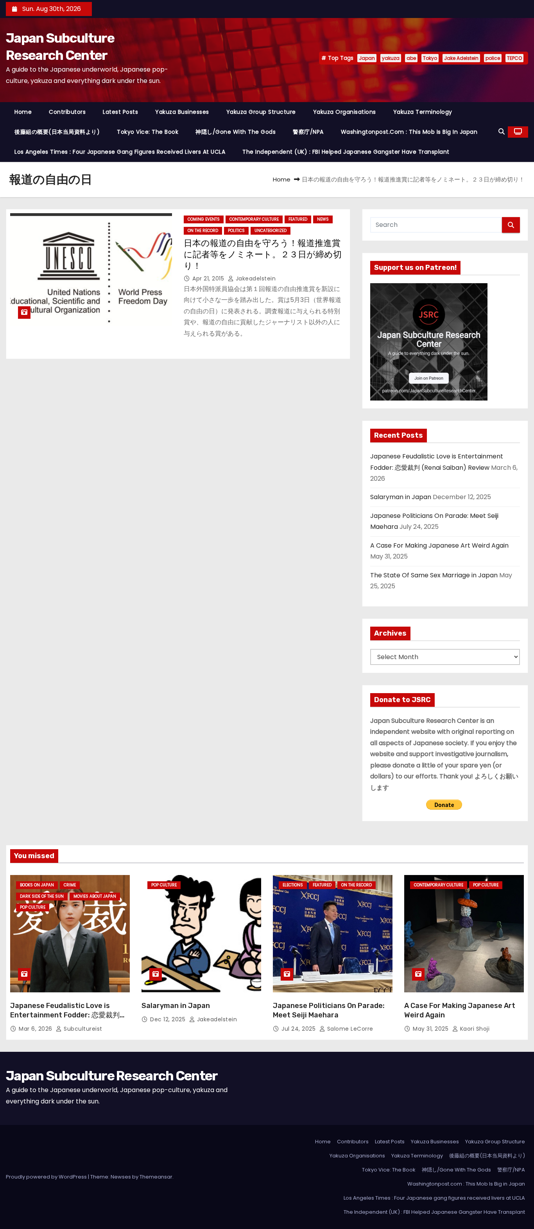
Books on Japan (37, 885)
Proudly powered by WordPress (47, 1176)
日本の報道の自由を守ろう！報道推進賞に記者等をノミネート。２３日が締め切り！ (263, 254)
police (493, 58)
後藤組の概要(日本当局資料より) (57, 132)
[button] (501, 131)
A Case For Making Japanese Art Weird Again (439, 545)
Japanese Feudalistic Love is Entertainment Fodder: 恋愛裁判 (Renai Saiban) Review (65, 1015)
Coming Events (204, 219)
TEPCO (514, 58)
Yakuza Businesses (182, 112)
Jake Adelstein (461, 58)
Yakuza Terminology (422, 112)
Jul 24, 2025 (299, 1029)
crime (70, 885)
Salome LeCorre (349, 1029)
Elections (293, 885)
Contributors (67, 112)
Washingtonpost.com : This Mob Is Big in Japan (409, 132)
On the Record (203, 231)
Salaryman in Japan (400, 496)
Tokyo (430, 58)
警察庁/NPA (308, 132)
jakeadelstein (255, 278)
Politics (236, 231)
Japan (367, 58)
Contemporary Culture (254, 219)
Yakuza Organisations (344, 112)
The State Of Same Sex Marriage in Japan (434, 575)
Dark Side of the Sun (42, 896)
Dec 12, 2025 (168, 1019)
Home (23, 112)
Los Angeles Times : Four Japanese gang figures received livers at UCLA (119, 152)
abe (411, 58)
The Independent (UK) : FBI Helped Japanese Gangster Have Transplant (346, 152)
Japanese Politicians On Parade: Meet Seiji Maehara (329, 1010)
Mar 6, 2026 (36, 1029)
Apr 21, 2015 (209, 278)
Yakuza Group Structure (261, 112)
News (323, 219)
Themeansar (156, 1176)
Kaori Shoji (473, 1029)
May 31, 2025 (431, 1029)
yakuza (391, 58)
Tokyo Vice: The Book (147, 132)
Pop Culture (32, 907)
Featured (298, 219)
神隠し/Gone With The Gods (235, 132)
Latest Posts (120, 112)
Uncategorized (270, 231)
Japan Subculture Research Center (112, 1076)
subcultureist (82, 1029)
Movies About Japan (94, 896)
